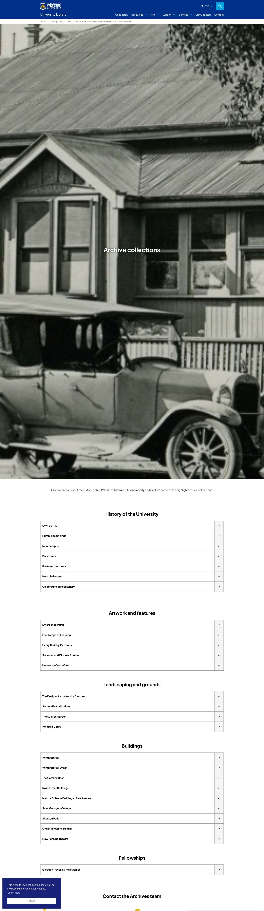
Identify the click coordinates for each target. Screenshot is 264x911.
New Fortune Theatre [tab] (55, 838)
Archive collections (123, 21)
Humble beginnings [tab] (54, 535)
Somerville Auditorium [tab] (56, 706)
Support (167, 14)
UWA (42, 21)
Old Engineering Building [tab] (57, 828)
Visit (152, 14)
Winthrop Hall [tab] (50, 757)
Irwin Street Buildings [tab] (55, 788)
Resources (137, 14)
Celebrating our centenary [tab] (58, 586)
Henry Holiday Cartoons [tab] (57, 645)
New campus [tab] (50, 546)
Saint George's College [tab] (56, 808)
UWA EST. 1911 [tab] (50, 525)
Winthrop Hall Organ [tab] (54, 767)
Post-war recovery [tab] (54, 566)
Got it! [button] (32, 900)
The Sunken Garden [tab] (54, 716)
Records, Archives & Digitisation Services (93, 21)
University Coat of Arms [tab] (57, 665)
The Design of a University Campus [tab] (63, 696)
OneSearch (121, 14)
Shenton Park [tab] (50, 818)
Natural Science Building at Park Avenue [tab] (66, 798)
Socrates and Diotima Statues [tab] (60, 655)
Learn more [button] (14, 892)
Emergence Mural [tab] (53, 624)
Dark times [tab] (49, 556)
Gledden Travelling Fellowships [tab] (61, 869)
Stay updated (203, 14)
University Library (56, 21)
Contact (219, 14)
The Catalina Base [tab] (53, 778)
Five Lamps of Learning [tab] (56, 635)
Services (183, 14)
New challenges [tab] (52, 576)
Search (220, 6)
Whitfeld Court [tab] (51, 726)
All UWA (205, 5)
